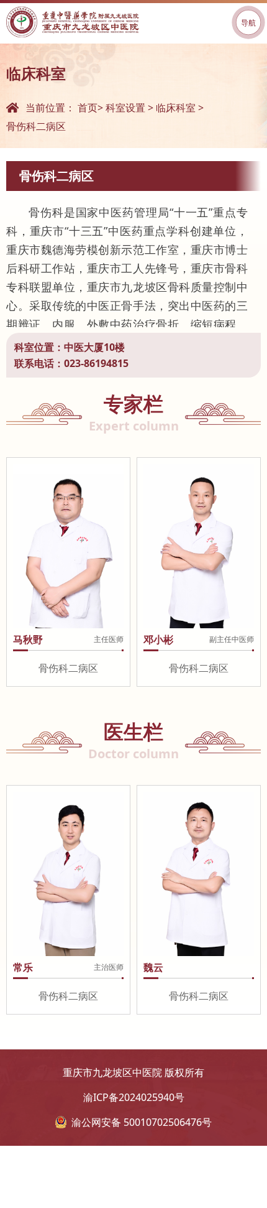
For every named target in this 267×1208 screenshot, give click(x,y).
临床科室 (176, 107)
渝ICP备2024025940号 (133, 1097)
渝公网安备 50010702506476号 (141, 1122)
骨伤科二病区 (36, 126)
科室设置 (125, 107)
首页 (87, 107)
